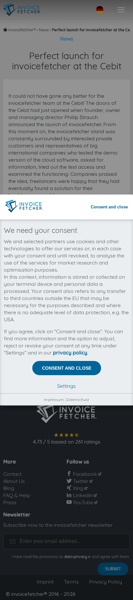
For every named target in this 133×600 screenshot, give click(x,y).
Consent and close (109, 207)
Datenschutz (77, 399)
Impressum (54, 399)
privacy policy (70, 352)
